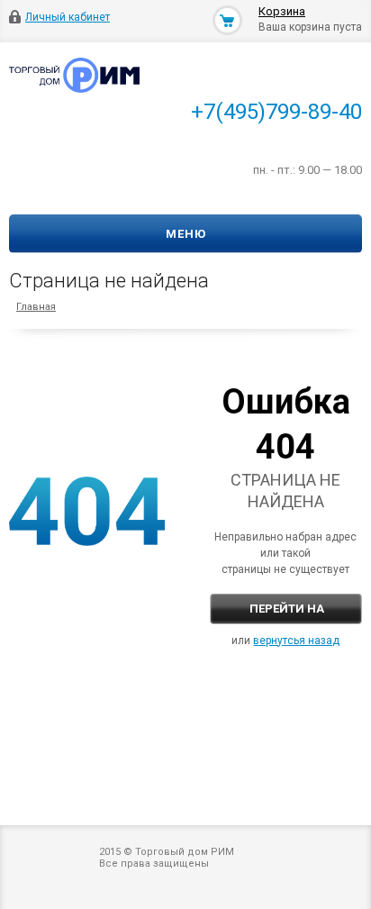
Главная (36, 307)
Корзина (281, 11)
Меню (186, 234)
